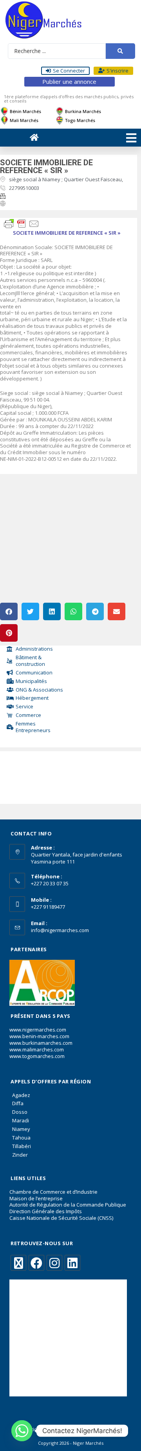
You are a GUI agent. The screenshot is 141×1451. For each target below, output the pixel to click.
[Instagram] (54, 1263)
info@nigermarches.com (60, 930)
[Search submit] (120, 51)
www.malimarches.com (36, 1049)
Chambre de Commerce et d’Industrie (53, 1191)
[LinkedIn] (72, 1263)
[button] (9, 611)
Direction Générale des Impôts (45, 1211)
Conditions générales (41, 1429)
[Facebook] (36, 1263)
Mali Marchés (24, 120)
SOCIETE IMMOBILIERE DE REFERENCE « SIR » (46, 166)
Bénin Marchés (25, 111)
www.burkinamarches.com (40, 1042)
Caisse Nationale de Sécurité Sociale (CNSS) (61, 1217)
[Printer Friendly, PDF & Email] (21, 222)
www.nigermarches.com (37, 1029)
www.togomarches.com (37, 1056)
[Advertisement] (35, 775)
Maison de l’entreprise (36, 1198)
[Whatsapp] (22, 1430)
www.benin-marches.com (39, 1036)
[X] (18, 1263)
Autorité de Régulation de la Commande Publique (67, 1204)
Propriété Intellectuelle (98, 1429)
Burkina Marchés (83, 111)
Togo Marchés (80, 120)
